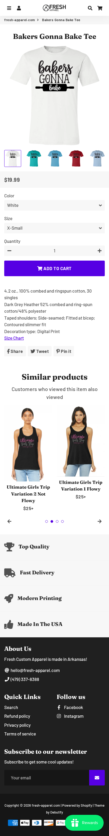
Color (9, 195)
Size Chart (14, 337)
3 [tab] (57, 521)
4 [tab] (62, 521)
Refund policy (17, 716)
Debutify (56, 812)
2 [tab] (52, 521)
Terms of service (20, 733)
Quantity (12, 241)
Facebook (73, 707)
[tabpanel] (28, 458)
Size (8, 218)
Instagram (73, 716)
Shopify (86, 805)
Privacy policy (17, 725)
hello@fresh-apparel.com (35, 670)
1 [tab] (46, 521)
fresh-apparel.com (19, 20)
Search (11, 707)
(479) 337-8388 (24, 679)
